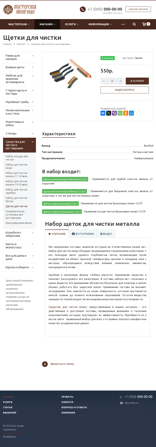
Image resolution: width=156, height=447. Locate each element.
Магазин (47, 24)
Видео (107, 233)
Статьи (7, 407)
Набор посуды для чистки (17, 158)
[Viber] (114, 113)
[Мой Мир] (131, 113)
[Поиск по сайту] (134, 24)
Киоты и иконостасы (14, 245)
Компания (68, 412)
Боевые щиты (15, 67)
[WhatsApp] (120, 113)
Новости (67, 402)
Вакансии (9, 412)
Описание (58, 233)
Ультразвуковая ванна (19, 223)
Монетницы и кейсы (15, 123)
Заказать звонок (138, 9)
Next (87, 72)
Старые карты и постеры (16, 92)
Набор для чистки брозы (16, 199)
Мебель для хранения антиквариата (15, 79)
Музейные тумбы (17, 102)
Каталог (8, 397)
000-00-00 (105, 9)
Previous (54, 72)
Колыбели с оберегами (14, 234)
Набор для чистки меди (16, 166)
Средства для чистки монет (68, 306)
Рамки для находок (13, 57)
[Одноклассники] (125, 113)
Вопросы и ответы (74, 407)
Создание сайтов (13, 433)
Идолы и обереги (17, 267)
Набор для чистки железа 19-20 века (16, 183)
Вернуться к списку (62, 363)
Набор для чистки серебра (16, 191)
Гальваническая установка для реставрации (15, 214)
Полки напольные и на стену (18, 112)
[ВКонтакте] (103, 113)
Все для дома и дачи (16, 257)
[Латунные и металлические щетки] (70, 72)
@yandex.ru (132, 403)
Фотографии (84, 233)
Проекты (67, 397)
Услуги (71, 24)
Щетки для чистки (16, 206)
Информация (99, 24)
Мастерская (18, 24)
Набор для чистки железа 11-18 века (16, 175)
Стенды (11, 133)
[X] (108, 113)
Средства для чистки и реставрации (15, 145)
